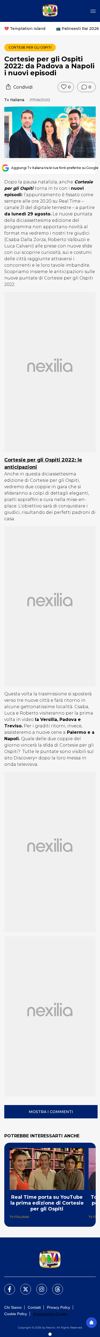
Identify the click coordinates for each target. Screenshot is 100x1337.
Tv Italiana (14, 99)
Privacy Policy (58, 1307)
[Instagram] (38, 1286)
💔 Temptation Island (24, 28)
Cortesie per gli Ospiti (30, 47)
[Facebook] (6, 1286)
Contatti (34, 1307)
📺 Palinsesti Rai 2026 (77, 28)
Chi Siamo (13, 1307)
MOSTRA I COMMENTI (51, 1111)
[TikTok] (54, 1286)
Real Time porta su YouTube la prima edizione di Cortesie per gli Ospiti (47, 1203)
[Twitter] (22, 1286)
